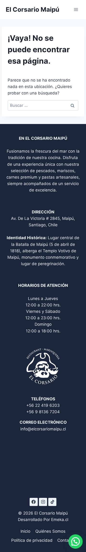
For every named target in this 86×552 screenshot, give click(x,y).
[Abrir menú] (75, 9)
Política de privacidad (32, 540)
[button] (75, 541)
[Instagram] (43, 502)
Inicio (25, 531)
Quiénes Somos (50, 531)
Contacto (66, 540)
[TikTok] (52, 502)
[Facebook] (34, 502)
